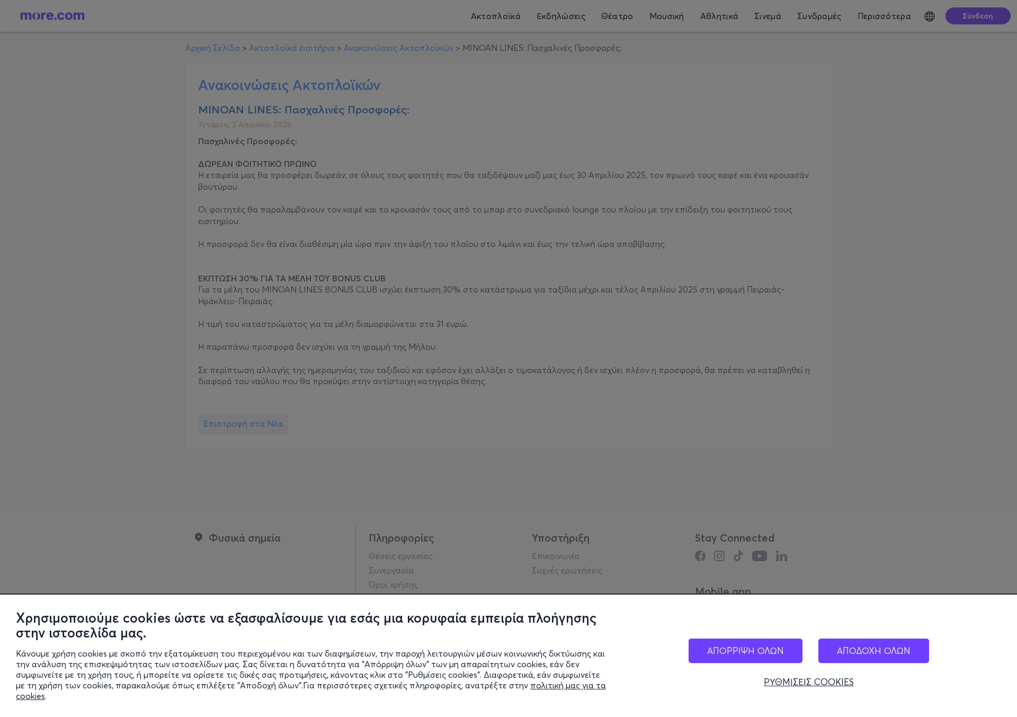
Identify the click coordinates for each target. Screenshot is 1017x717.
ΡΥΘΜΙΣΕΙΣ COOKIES (809, 682)
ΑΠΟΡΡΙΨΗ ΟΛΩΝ (745, 650)
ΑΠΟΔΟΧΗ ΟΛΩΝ (874, 650)
